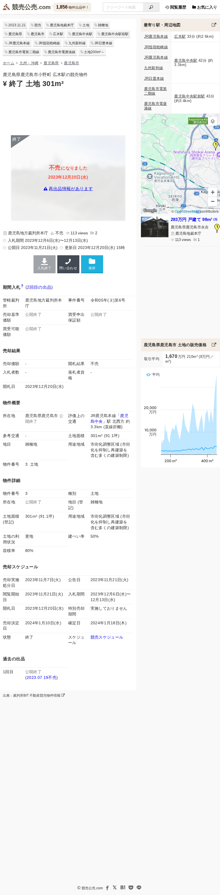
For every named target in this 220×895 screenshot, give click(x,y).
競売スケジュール (107, 637)
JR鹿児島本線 (19, 43)
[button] (216, 146)
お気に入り (206, 7)
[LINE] (139, 887)
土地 (85, 25)
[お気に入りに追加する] (92, 264)
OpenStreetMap (187, 211)
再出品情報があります (71, 188)
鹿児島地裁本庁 (62, 25)
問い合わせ (68, 268)
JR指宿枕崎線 (49, 43)
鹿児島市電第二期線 (23, 52)
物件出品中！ (72, 7)
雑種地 (103, 25)
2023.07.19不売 (41, 677)
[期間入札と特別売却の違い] (22, 287)
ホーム (8, 63)
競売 (37, 25)
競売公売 (24, 7)
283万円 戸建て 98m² (194, 219)
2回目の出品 (39, 287)
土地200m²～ (94, 52)
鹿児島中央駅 (82, 34)
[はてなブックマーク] (123, 887)
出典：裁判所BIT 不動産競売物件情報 (32, 695)
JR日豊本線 (103, 43)
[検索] (151, 7)
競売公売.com (92, 888)
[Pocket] (131, 887)
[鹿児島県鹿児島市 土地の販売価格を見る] (214, 344)
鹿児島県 (15, 34)
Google (150, 210)
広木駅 (58, 34)
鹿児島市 (37, 34)
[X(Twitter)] (115, 887)
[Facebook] (107, 887)
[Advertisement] (68, 111)
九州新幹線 (77, 43)
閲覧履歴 (177, 7)
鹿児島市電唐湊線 (61, 52)
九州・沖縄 (29, 63)
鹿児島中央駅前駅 (115, 34)
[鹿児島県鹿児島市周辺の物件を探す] (214, 25)
